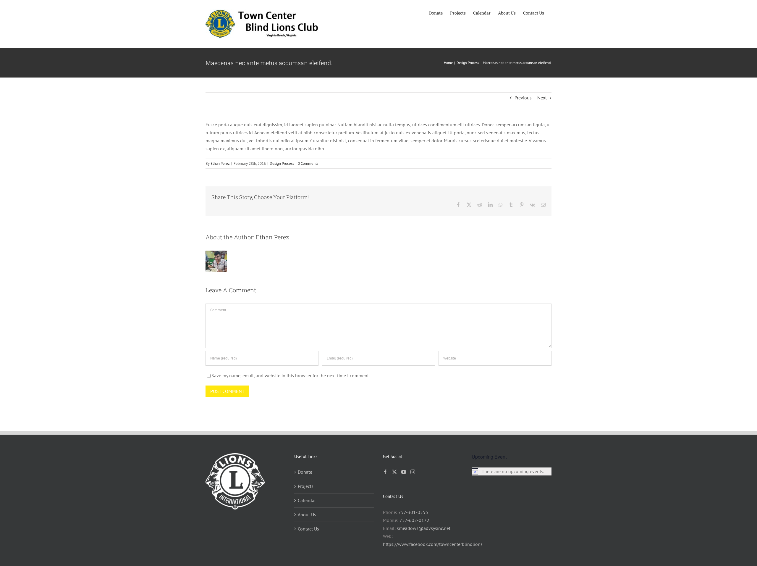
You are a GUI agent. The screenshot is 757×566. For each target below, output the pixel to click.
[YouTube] (403, 472)
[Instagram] (412, 472)
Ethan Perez (220, 163)
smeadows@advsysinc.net (423, 528)
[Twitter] (394, 472)
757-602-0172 (414, 520)
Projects (305, 486)
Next (542, 98)
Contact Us (308, 529)
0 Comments (308, 163)
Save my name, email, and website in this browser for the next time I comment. (290, 375)
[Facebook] (385, 472)
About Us (307, 514)
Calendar (307, 500)
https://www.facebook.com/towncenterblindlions (433, 544)
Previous (523, 98)
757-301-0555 (413, 512)
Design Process (282, 163)
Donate (305, 472)
